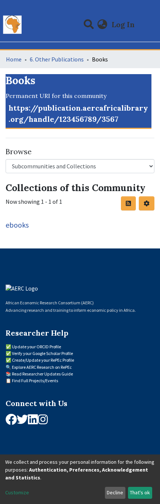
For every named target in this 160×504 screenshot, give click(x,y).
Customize (17, 492)
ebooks (17, 224)
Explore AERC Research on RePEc (42, 367)
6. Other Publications (57, 59)
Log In (124, 24)
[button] (102, 24)
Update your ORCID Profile (36, 346)
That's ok (140, 492)
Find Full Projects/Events (35, 380)
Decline (115, 492)
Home (14, 59)
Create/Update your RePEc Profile (43, 360)
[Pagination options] (146, 203)
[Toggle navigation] (149, 24)
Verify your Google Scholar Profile (42, 353)
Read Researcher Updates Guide (42, 374)
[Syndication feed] (128, 203)
